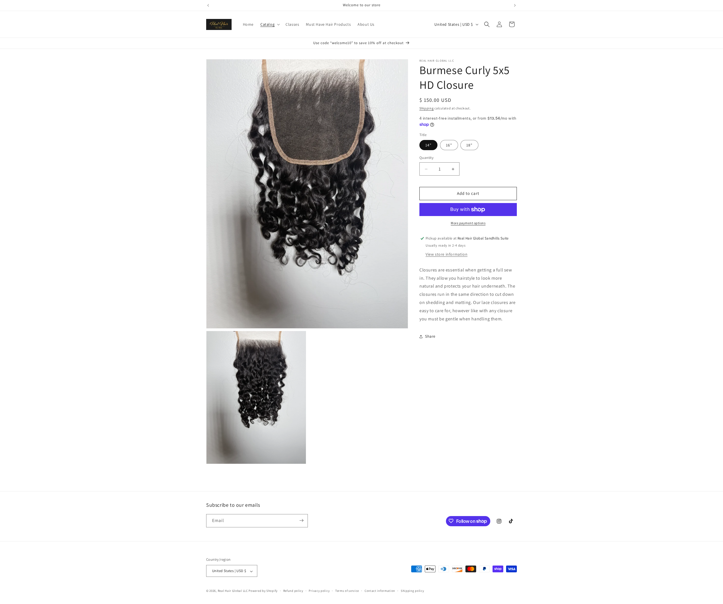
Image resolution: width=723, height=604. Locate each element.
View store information (446, 254)
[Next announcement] (515, 5)
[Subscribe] (301, 520)
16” (449, 145)
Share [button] (430, 336)
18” (469, 145)
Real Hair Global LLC (233, 591)
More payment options (468, 223)
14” (428, 145)
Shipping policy (412, 591)
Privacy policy (319, 591)
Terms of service (347, 591)
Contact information (380, 591)
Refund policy (293, 591)
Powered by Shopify (263, 591)
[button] (269, 24)
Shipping (426, 108)
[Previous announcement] (208, 5)
